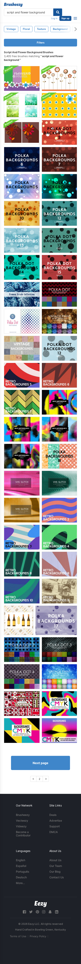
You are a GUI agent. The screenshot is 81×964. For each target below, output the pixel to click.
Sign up (65, 18)
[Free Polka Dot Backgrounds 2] (22, 649)
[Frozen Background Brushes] (22, 294)
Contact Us (56, 877)
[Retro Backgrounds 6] (59, 375)
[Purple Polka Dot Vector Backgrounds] (56, 620)
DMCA (53, 832)
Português (22, 871)
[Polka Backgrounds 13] (22, 240)
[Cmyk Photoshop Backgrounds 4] (22, 456)
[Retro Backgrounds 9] (59, 564)
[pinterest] (37, 912)
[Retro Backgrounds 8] (22, 564)
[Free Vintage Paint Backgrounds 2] (59, 676)
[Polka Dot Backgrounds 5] (59, 132)
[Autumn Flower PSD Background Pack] (22, 132)
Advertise (55, 820)
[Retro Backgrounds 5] (22, 375)
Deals (53, 814)
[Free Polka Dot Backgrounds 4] (22, 676)
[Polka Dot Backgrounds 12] (59, 348)
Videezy (21, 826)
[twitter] (31, 912)
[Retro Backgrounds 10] (22, 591)
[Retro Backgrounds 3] (22, 537)
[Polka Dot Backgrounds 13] (59, 240)
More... (20, 883)
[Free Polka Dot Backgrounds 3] (59, 649)
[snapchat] (50, 912)
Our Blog (55, 871)
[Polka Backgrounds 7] (59, 159)
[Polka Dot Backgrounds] (22, 321)
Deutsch (21, 877)
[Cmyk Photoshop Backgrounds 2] (22, 429)
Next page (40, 763)
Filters (40, 42)
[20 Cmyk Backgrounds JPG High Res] (59, 703)
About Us (55, 860)
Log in (54, 18)
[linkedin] (56, 912)
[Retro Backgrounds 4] (59, 537)
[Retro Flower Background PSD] (59, 78)
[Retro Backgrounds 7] (22, 402)
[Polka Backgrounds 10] (22, 213)
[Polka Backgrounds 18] (59, 456)
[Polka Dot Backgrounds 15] (59, 267)
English (20, 860)
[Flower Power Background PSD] (22, 78)
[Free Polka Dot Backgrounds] (59, 294)
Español (21, 866)
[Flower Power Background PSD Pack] (59, 105)
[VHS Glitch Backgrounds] (22, 483)
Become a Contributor (23, 833)
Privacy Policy (38, 936)
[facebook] (24, 912)
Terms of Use (18, 936)
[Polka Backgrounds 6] (22, 159)
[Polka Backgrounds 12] (59, 213)
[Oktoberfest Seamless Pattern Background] (18, 620)
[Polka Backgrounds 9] (59, 186)
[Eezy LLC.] (40, 904)
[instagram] (43, 912)
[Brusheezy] (13, 5)
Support (54, 826)
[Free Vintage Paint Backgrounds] (59, 321)
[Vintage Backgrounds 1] (22, 348)
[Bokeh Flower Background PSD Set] (22, 105)
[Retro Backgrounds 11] (59, 591)
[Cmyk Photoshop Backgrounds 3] (59, 429)
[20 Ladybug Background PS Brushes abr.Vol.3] (22, 703)
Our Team (55, 866)
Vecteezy (22, 820)
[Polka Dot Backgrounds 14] (22, 267)
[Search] (57, 12)
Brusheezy (23, 814)
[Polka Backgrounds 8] (22, 186)
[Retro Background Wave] (59, 510)
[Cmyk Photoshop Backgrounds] (59, 402)
